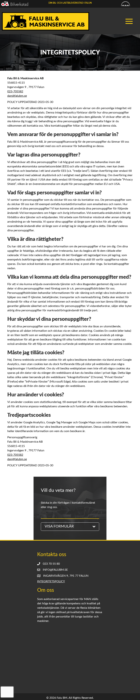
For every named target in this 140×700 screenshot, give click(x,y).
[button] (130, 21)
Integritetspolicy (51, 581)
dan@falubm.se (17, 95)
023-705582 (15, 91)
